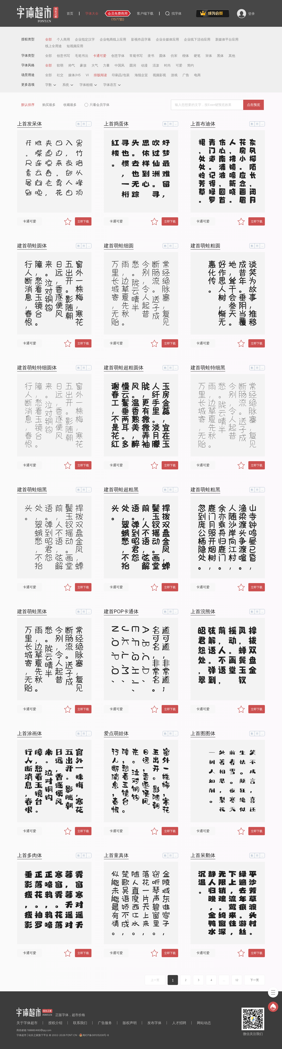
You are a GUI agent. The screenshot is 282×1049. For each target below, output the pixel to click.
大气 (94, 65)
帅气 (71, 65)
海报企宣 (141, 75)
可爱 (179, 65)
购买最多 (49, 104)
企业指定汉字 (85, 39)
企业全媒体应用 (167, 39)
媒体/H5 (74, 75)
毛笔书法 (81, 55)
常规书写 (136, 55)
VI (87, 75)
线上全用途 (53, 46)
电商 (197, 75)
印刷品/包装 (121, 75)
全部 (48, 39)
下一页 (254, 980)
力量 (106, 65)
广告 (185, 75)
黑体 (220, 55)
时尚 (167, 65)
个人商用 (63, 39)
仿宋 (174, 55)
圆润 (132, 65)
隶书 (151, 55)
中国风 (119, 65)
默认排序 (27, 104)
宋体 (208, 55)
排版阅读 (100, 75)
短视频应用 (75, 46)
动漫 (144, 65)
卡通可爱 (99, 55)
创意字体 (117, 55)
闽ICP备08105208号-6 (96, 1035)
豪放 (83, 65)
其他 (232, 55)
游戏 (174, 75)
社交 (60, 75)
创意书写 (63, 55)
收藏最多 (70, 104)
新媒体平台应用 (226, 39)
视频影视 (159, 75)
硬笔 (197, 55)
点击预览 (253, 104)
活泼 (156, 65)
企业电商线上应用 (113, 39)
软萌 (60, 65)
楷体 (185, 55)
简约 (190, 65)
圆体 (162, 55)
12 (236, 980)
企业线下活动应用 (197, 39)
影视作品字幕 (141, 39)
